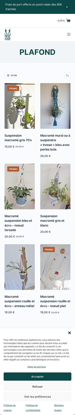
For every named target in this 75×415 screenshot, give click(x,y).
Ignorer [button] (67, 7)
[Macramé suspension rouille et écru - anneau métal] (20, 267)
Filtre (14, 75)
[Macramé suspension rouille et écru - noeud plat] (55, 267)
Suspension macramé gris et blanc (52, 220)
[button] (69, 333)
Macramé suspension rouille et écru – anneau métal (20, 301)
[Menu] (68, 34)
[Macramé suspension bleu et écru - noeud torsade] (20, 186)
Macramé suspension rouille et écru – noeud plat (55, 301)
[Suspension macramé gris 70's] (20, 106)
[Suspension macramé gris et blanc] (55, 186)
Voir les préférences (37, 396)
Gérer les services (36, 366)
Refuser (37, 386)
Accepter (37, 376)
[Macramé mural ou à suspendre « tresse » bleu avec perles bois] (55, 106)
